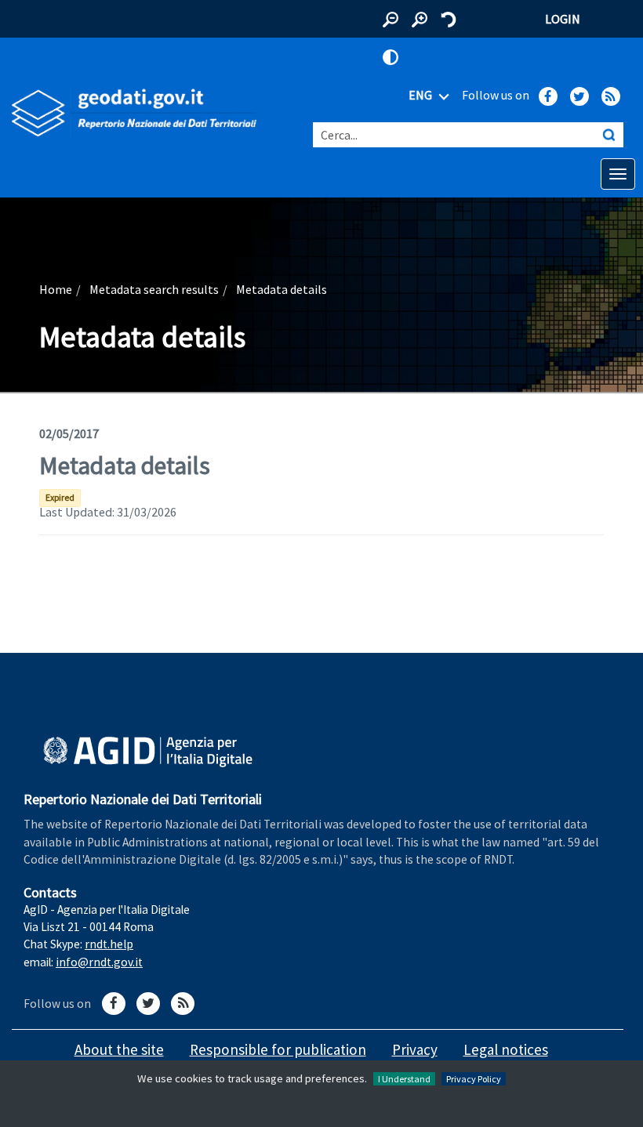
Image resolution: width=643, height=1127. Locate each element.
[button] (390, 20)
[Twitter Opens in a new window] (579, 96)
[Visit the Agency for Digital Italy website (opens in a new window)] (147, 752)
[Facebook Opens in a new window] (548, 96)
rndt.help (109, 944)
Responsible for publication (278, 1049)
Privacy (415, 1049)
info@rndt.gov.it (99, 962)
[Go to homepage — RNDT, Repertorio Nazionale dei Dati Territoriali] (134, 112)
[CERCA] (608, 134)
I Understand (404, 1079)
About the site (119, 1049)
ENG (421, 95)
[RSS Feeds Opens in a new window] (611, 96)
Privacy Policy (473, 1079)
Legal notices (505, 1049)
